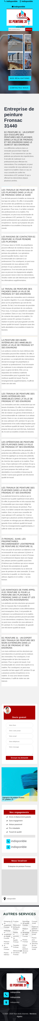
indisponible (11, 1)
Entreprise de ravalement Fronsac (6, 924)
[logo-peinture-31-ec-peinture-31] (20, 17)
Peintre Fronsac (25, 940)
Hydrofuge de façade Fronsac (25, 923)
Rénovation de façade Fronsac (15, 927)
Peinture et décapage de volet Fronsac (25, 932)
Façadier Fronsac (15, 946)
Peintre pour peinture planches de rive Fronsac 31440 (34, 943)
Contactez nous (19, 88)
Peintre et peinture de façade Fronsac (15, 937)
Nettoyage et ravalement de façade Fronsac (6, 934)
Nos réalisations (20, 78)
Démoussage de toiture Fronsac (15, 952)
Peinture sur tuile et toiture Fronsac (6, 945)
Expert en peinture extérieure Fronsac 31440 (34, 930)
